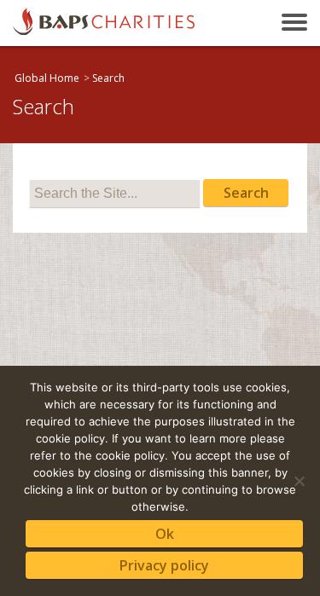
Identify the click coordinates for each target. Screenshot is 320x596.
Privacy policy (164, 565)
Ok (164, 533)
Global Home (47, 78)
